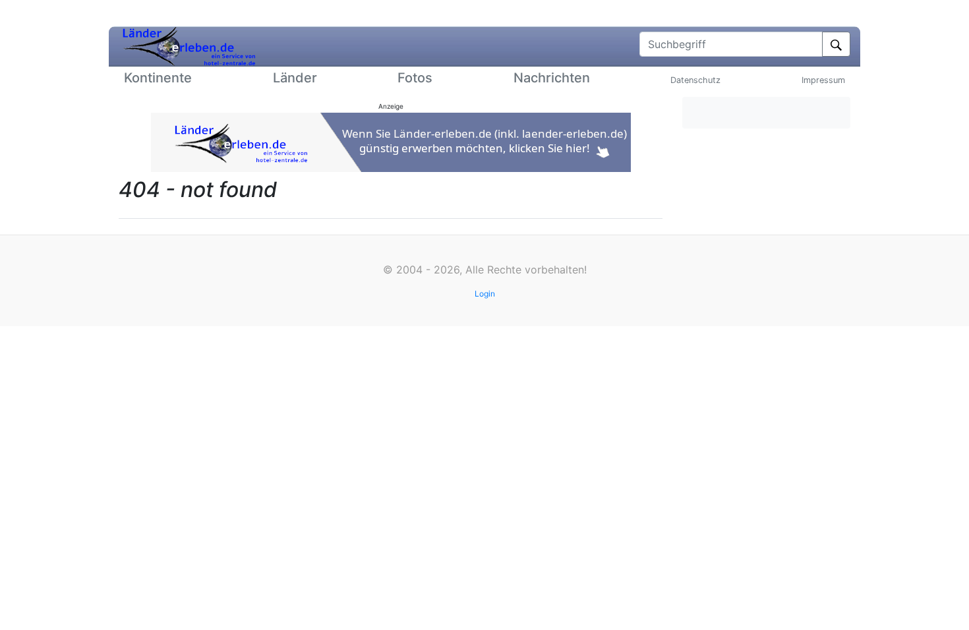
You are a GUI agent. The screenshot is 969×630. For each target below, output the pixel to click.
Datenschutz (695, 80)
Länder (295, 78)
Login (485, 294)
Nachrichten (552, 78)
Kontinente (158, 78)
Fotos (414, 78)
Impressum (823, 80)
